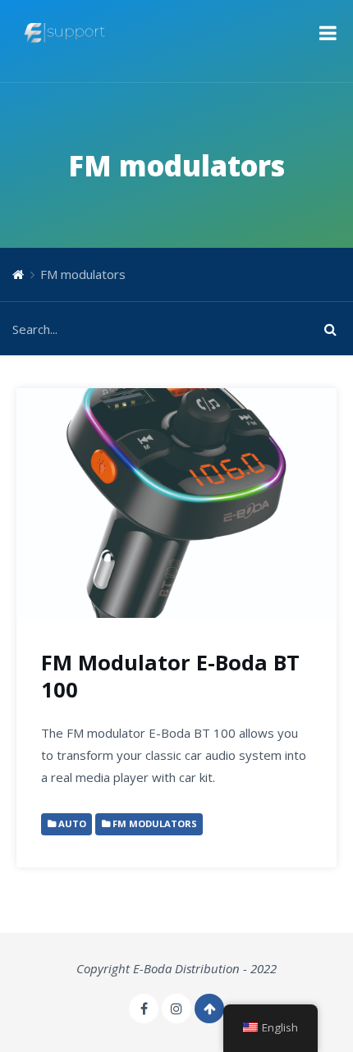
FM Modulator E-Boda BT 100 (170, 676)
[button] (328, 33)
